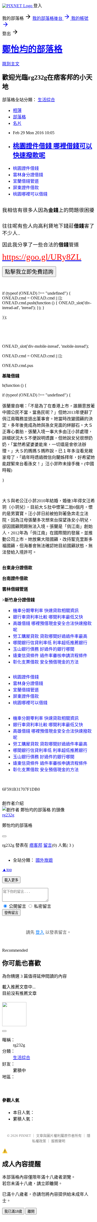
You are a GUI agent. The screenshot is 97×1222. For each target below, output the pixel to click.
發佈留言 (11, 913)
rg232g (8, 815)
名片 (17, 123)
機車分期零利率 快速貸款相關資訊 (46, 610)
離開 (30, 1211)
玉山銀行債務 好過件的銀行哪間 (43, 649)
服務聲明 (58, 1141)
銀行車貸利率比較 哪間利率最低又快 (48, 617)
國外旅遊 (44, 860)
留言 (47, 845)
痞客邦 (35, 845)
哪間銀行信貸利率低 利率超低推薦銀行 (50, 642)
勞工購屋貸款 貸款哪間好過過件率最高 (50, 636)
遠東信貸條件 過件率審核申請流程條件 (50, 655)
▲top (7, 869)
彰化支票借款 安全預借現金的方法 (46, 662)
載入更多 (11, 880)
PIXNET (25, 1136)
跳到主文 (10, 64)
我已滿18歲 (13, 1211)
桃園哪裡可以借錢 (30, 194)
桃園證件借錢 (26, 168)
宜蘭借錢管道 (26, 181)
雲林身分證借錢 (28, 175)
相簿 (17, 110)
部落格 (19, 117)
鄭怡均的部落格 (32, 49)
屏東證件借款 (26, 187)
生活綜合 (46, 100)
